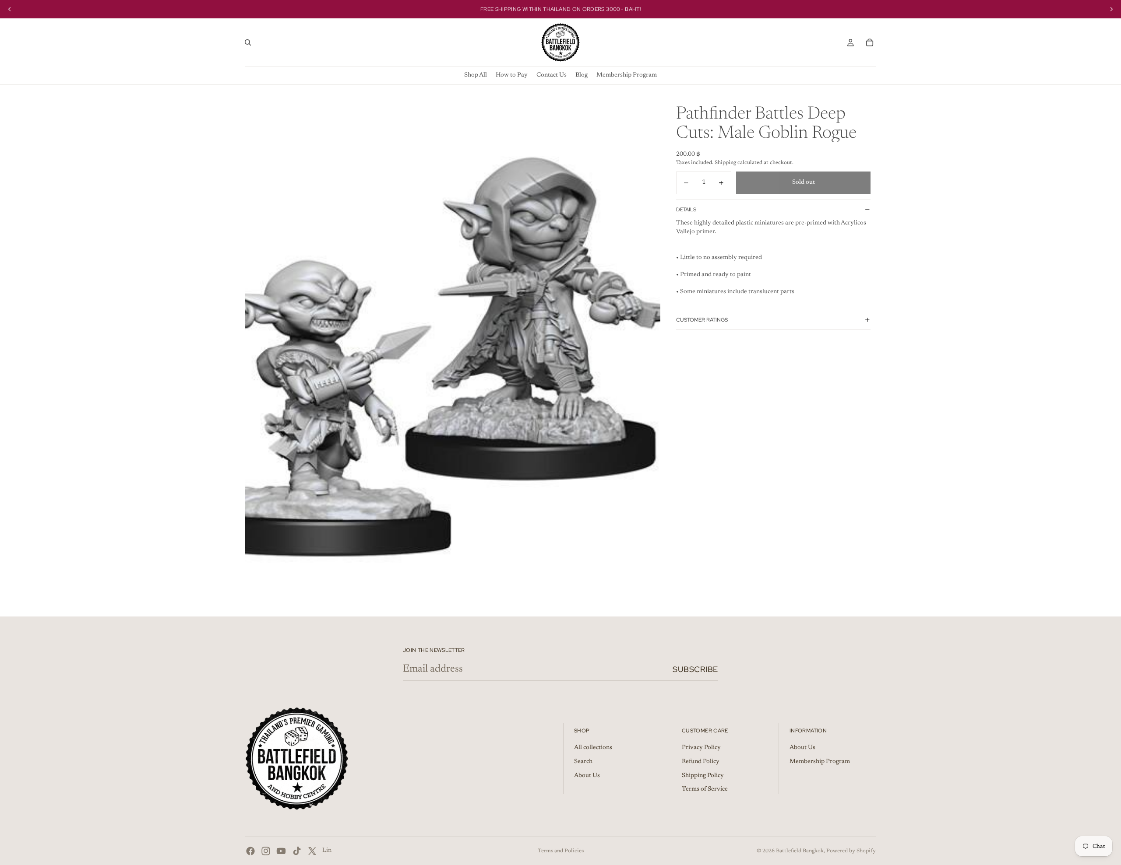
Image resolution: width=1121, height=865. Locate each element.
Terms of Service (705, 790)
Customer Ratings (702, 319)
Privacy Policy (701, 748)
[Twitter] (312, 851)
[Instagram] (266, 851)
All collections (593, 748)
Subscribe (695, 669)
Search (583, 762)
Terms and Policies (561, 851)
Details (686, 209)
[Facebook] (250, 851)
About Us (587, 776)
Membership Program (820, 762)
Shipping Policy (703, 776)
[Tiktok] (297, 851)
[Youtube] (281, 851)
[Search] (247, 42)
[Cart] (869, 42)
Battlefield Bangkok (800, 851)
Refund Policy (700, 762)
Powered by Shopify (851, 851)
